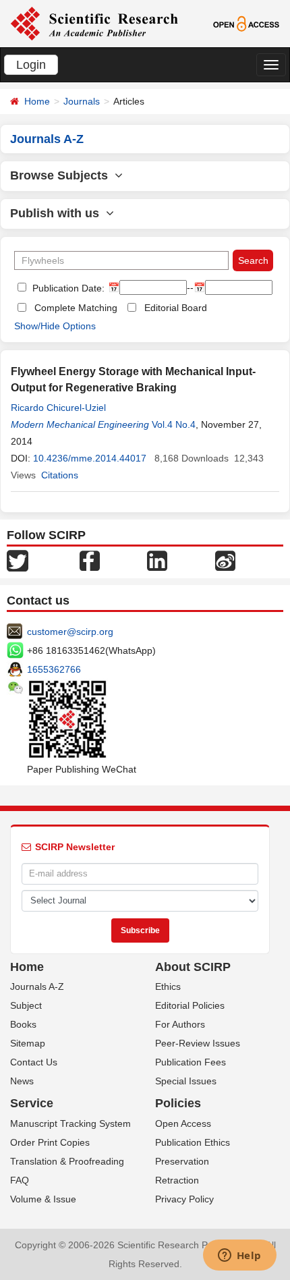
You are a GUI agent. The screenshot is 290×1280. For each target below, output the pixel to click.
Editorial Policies (190, 1005)
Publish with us (58, 213)
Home (37, 101)
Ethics (168, 986)
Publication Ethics (192, 1142)
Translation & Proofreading (67, 1161)
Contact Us (33, 1062)
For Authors (180, 1024)
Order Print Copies (50, 1142)
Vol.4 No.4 (174, 424)
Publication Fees (190, 1062)
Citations (59, 475)
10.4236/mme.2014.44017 (89, 458)
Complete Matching (75, 307)
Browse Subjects (62, 175)
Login (31, 65)
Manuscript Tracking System (70, 1123)
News (22, 1081)
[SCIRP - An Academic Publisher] (94, 23)
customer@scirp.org (70, 631)
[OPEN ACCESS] (246, 23)
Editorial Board (175, 307)
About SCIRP (193, 967)
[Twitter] (17, 559)
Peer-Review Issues (197, 1043)
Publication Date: (67, 288)
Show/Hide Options (55, 326)
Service (31, 1103)
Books (23, 1024)
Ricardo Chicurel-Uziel (58, 407)
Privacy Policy (184, 1199)
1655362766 (54, 669)
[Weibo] (225, 559)
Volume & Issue (43, 1199)
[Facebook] (90, 559)
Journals (81, 101)
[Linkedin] (157, 559)
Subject (26, 1005)
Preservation (182, 1161)
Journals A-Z (37, 986)
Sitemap (27, 1043)
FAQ (19, 1180)
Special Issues (185, 1081)
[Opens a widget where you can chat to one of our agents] (239, 1256)
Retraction (177, 1180)
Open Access (183, 1123)
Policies (178, 1103)
